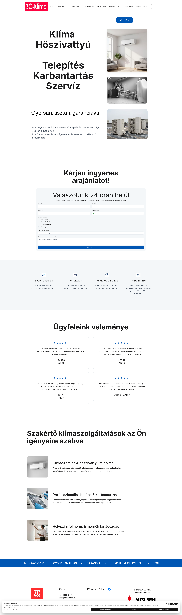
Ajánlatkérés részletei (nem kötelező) (47, 237)
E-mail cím (41, 210)
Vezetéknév (95, 203)
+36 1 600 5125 (65, 595)
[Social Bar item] (109, 589)
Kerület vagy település (43, 230)
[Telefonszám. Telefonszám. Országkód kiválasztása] (94, 213)
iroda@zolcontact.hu (67, 598)
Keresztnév (41, 203)
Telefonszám (95, 210)
